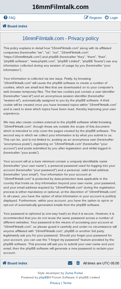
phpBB (44, 277)
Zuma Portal (74, 273)
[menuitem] (9, 17)
